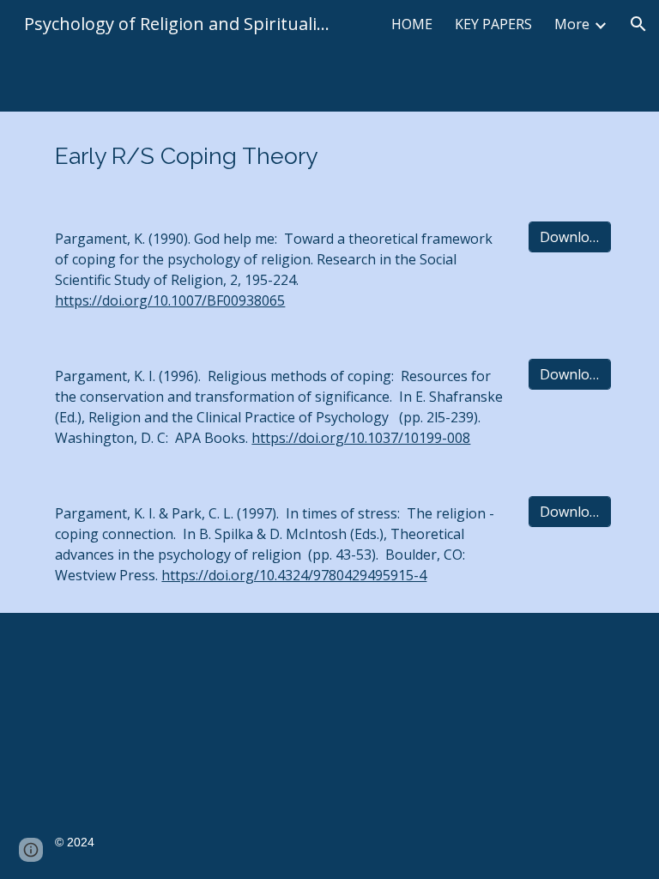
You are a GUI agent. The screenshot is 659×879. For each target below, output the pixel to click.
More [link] (571, 24)
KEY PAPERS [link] (493, 24)
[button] (638, 24)
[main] (329, 156)
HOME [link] (411, 24)
